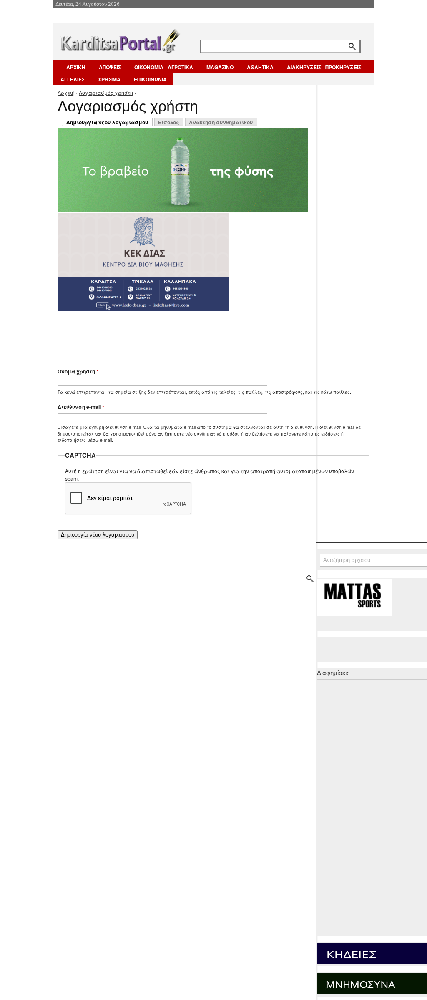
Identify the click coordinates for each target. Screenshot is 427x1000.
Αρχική (66, 92)
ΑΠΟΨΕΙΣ (110, 67)
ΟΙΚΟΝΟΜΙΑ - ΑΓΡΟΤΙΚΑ (163, 67)
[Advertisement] (206, 335)
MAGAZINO (220, 67)
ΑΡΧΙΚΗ (75, 67)
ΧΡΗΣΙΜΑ (109, 79)
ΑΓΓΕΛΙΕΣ (72, 79)
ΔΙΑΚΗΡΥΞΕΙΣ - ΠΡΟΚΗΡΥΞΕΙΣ (324, 67)
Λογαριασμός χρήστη (106, 92)
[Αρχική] (120, 39)
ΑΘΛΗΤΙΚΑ (260, 67)
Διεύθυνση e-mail (81, 407)
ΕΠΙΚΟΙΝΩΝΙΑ (150, 79)
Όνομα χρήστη (78, 371)
